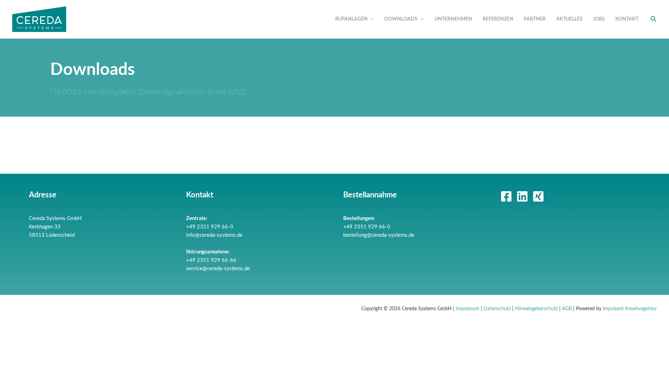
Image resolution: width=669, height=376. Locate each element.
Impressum (467, 308)
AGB (567, 308)
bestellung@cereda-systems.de (378, 235)
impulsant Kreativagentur (630, 308)
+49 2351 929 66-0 (209, 226)
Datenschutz (497, 308)
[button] (371, 19)
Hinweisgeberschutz (536, 308)
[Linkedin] (522, 196)
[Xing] (538, 196)
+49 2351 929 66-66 (211, 260)
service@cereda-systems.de (218, 268)
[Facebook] (506, 196)
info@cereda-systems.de (214, 235)
